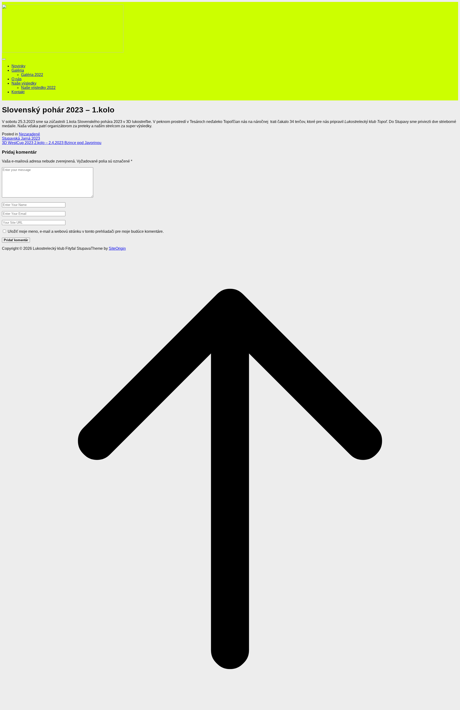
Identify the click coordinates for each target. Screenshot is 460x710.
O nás (17, 79)
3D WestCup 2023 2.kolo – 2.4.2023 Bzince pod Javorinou (51, 143)
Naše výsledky (24, 83)
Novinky (18, 66)
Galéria (18, 70)
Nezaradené (29, 134)
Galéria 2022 (32, 75)
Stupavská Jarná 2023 (21, 138)
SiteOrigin (117, 248)
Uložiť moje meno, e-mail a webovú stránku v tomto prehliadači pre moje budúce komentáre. (86, 231)
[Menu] (4, 59)
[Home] (62, 51)
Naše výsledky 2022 (38, 88)
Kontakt (18, 92)
